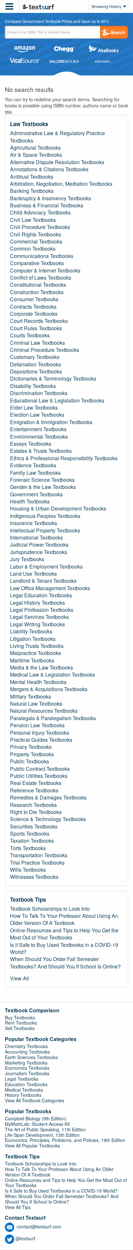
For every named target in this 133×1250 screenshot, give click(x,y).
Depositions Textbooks (36, 371)
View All (19, 978)
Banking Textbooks (32, 190)
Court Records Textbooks (39, 320)
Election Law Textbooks (37, 414)
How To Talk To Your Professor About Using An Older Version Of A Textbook (64, 919)
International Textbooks (36, 537)
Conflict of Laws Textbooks (40, 277)
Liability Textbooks (31, 631)
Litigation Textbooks (33, 638)
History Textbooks (23, 1095)
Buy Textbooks (20, 1017)
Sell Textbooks (20, 1028)
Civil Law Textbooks (33, 219)
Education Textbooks (26, 1084)
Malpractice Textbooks (35, 653)
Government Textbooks (36, 494)
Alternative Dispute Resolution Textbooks (57, 162)
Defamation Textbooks (35, 364)
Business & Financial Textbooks (46, 205)
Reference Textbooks (34, 790)
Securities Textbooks (33, 826)
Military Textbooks (30, 696)
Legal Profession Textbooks (41, 609)
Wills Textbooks (28, 869)
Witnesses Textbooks (34, 876)
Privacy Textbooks (31, 746)
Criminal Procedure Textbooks (44, 349)
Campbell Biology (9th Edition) (35, 1118)
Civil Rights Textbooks (35, 234)
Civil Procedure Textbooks (40, 227)
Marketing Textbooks (26, 1062)
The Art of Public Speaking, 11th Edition (45, 1129)
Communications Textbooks (41, 256)
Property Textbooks (32, 754)
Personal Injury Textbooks (39, 732)
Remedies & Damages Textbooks (48, 797)
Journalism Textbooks (27, 1073)
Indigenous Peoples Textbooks (45, 516)
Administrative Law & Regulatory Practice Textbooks (57, 137)
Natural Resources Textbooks (43, 710)
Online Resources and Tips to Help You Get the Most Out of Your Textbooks (64, 934)
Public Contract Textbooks (40, 768)
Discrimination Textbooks (38, 393)
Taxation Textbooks (32, 840)
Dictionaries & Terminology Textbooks (53, 378)
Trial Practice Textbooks (37, 862)
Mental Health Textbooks (38, 682)
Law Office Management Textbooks (50, 588)
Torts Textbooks (28, 848)
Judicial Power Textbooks (39, 544)
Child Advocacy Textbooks (40, 212)
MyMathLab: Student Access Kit (37, 1124)
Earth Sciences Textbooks (31, 1057)
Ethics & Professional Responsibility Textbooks (64, 458)
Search (118, 32)
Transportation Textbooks (38, 855)
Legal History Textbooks (37, 602)
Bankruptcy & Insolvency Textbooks (50, 198)
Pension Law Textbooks (37, 725)
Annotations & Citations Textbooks (49, 169)
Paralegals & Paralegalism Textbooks (53, 718)
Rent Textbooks (21, 1022)
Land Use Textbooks (33, 573)
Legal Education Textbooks (41, 595)
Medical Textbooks (24, 1089)
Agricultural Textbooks (35, 147)
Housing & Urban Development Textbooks (58, 508)
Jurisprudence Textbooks (38, 552)
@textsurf (25, 1238)
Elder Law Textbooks (34, 407)
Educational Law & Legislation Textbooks (57, 400)
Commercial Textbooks (36, 241)
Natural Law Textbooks (36, 703)
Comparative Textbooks (37, 263)
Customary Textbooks (34, 357)
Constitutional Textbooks (38, 284)
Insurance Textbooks (33, 523)
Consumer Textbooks (34, 299)
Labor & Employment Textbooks (46, 566)
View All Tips (18, 1207)
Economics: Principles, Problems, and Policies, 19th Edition (65, 1140)
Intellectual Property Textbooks (45, 530)
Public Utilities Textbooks (38, 775)
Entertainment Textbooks (38, 429)
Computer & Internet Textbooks (45, 270)
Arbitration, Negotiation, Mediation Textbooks (61, 183)
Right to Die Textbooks (36, 812)
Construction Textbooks (37, 292)
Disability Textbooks (33, 386)
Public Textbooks (29, 761)
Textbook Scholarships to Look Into (50, 908)
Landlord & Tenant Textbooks (43, 580)
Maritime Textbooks (32, 660)
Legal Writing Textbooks (37, 624)
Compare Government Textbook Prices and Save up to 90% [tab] (57, 21)
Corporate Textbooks (33, 313)
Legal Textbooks (21, 1079)
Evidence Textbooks (33, 465)
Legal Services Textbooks (39, 616)
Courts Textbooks (30, 335)
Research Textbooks (33, 805)
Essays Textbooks (30, 443)
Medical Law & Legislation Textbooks (52, 674)
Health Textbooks (30, 501)
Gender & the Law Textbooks (43, 487)
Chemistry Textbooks (26, 1046)
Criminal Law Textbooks (37, 342)
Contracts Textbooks (33, 306)
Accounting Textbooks (27, 1051)
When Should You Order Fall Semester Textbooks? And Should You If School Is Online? (65, 963)
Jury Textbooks (27, 559)
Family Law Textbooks (35, 472)
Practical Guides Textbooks (41, 739)
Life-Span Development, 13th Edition (42, 1135)
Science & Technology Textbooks (48, 819)
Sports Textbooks (29, 833)
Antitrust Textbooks (31, 176)
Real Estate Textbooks (35, 783)
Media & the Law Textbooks (41, 667)
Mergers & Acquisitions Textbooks (48, 689)
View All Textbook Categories (34, 1100)
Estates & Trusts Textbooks (41, 450)
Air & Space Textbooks (36, 154)
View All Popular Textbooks (32, 1145)
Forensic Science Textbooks (42, 479)
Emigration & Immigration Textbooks (51, 422)
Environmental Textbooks (39, 436)
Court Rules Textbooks (36, 328)
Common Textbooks (33, 248)
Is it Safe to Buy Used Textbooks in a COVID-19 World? (64, 948)
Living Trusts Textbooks (37, 646)
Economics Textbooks (27, 1068)
